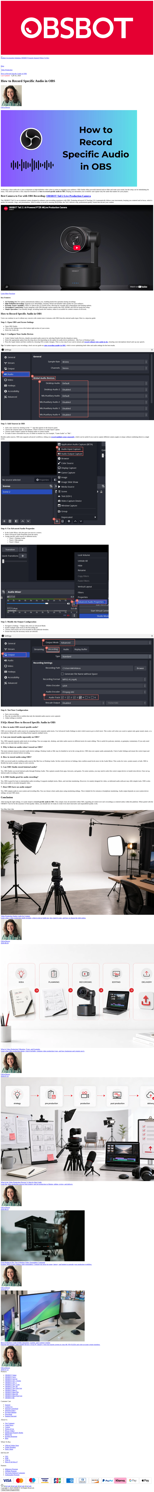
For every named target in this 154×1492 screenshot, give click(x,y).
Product (3, 58)
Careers (7, 1427)
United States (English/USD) (10, 1490)
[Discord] (2, 1486)
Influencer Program (11, 1469)
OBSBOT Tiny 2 (11, 1383)
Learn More (5, 293)
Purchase (12, 293)
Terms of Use (9, 1429)
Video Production (6, 70)
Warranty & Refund (11, 1409)
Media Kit (8, 1434)
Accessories (10, 58)
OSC (6, 1456)
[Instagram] (13, 1486)
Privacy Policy (10, 1431)
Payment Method (10, 1412)
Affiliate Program (11, 1471)
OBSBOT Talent (10, 1375)
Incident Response (11, 1436)
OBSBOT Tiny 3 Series (13, 1381)
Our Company (10, 1423)
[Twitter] (27, 1486)
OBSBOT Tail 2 (10, 1377)
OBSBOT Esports (27, 58)
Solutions (18, 58)
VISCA (7, 1460)
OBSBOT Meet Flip (12, 1392)
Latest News (9, 1425)
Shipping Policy (10, 1410)
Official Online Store (12, 1445)
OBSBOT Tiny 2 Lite (12, 1384)
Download (8, 1414)
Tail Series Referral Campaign (15, 1473)
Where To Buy (44, 58)
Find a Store (9, 1449)
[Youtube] (20, 1486)
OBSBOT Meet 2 (11, 1390)
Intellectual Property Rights (14, 1433)
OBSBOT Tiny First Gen (13, 1388)
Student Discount (10, 1416)
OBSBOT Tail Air (11, 1379)
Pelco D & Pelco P (11, 1462)
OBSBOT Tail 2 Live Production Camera (68, 196)
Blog (2, 66)
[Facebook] (7, 1486)
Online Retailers (10, 1447)
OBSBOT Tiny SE (11, 1386)
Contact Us (8, 1407)
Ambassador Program (12, 1475)
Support (36, 58)
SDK (6, 1458)
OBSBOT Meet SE (11, 1394)
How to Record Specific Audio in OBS (14, 74)
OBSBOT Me (9, 1398)
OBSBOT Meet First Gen (13, 1396)
